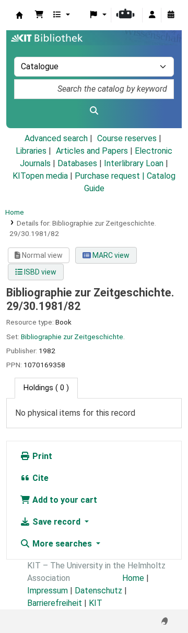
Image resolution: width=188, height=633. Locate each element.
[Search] (94, 111)
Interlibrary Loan (133, 163)
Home (14, 212)
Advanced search (56, 138)
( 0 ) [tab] (46, 387)
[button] (39, 15)
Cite (39, 478)
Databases (77, 163)
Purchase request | (111, 176)
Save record (56, 522)
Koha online (19, 15)
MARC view (110, 255)
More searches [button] (62, 544)
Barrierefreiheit (54, 603)
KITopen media (40, 176)
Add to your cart (63, 500)
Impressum (47, 590)
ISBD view (39, 272)
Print (41, 456)
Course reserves (127, 138)
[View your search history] (171, 15)
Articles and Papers (92, 151)
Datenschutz (98, 590)
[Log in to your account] (152, 15)
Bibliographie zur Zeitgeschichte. (73, 336)
